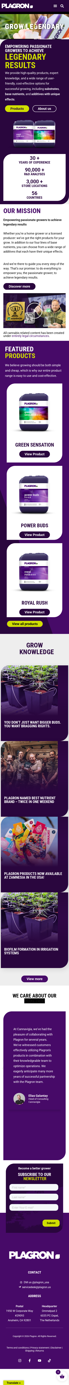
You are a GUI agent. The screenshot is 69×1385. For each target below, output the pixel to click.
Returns (40, 1350)
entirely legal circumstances (30, 336)
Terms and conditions (18, 1347)
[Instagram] (19, 1360)
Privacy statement (39, 1347)
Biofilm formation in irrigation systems (31, 951)
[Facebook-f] (29, 1360)
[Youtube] (39, 1360)
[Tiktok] (49, 1360)
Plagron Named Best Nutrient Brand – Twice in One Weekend (29, 800)
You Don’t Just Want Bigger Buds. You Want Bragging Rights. (32, 724)
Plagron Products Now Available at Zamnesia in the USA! (33, 875)
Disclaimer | (56, 1347)
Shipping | (30, 1350)
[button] (55, 6)
